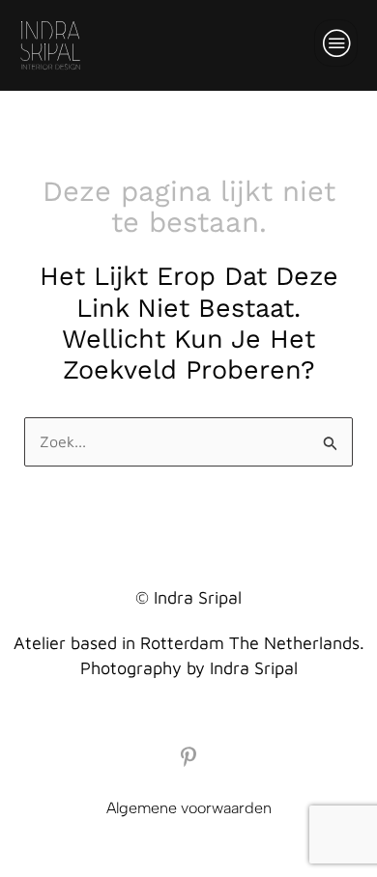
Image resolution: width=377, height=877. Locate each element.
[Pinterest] (188, 757)
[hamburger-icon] (336, 43)
